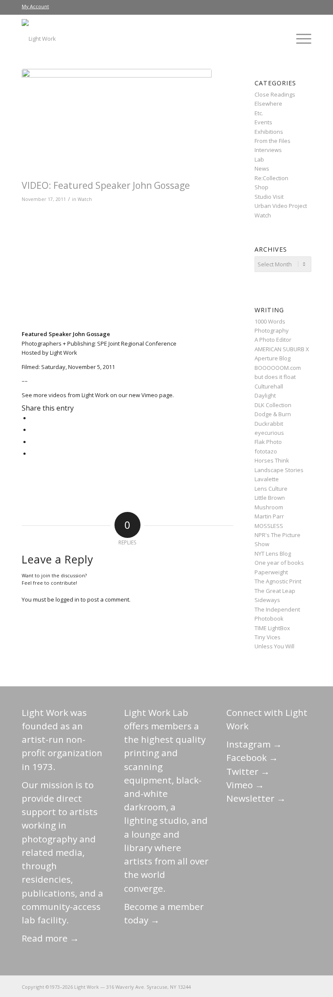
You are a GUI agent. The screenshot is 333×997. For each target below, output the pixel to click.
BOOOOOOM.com (278, 368)
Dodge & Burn (273, 414)
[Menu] (299, 38)
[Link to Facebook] (252, 986)
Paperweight (271, 572)
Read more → (50, 938)
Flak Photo (268, 442)
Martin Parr (269, 516)
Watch (85, 199)
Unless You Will (274, 646)
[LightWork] (39, 38)
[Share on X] (32, 430)
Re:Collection (271, 178)
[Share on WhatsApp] (32, 442)
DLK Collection (273, 405)
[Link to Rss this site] (304, 986)
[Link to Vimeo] (278, 986)
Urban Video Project (281, 206)
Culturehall (269, 386)
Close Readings (275, 94)
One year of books (279, 562)
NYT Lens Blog (273, 553)
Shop (261, 187)
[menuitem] (35, 6)
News (262, 168)
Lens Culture (271, 488)
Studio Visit (269, 197)
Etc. (259, 113)
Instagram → (254, 744)
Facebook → (252, 757)
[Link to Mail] (226, 986)
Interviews (268, 150)
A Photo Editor (273, 339)
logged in (67, 599)
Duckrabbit (269, 423)
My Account (35, 6)
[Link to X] (239, 986)
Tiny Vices (268, 637)
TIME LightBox (272, 628)
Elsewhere (268, 103)
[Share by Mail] (32, 453)
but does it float (275, 377)
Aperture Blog (273, 358)
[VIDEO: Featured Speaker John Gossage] (117, 122)
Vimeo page (157, 395)
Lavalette (267, 479)
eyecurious (269, 433)
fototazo (266, 451)
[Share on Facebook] (32, 418)
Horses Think (272, 460)
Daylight (265, 395)
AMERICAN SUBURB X (282, 349)
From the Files (273, 141)
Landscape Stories (279, 470)
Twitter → (248, 771)
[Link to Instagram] (265, 986)
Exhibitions (269, 132)
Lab (259, 159)
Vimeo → (245, 785)
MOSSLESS (269, 526)
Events (263, 122)
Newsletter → (256, 798)
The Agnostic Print (278, 581)
